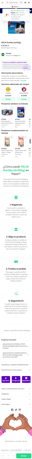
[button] (16, 6)
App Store (5, 380)
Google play (16, 380)
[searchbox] (14, 3)
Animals (8, 53)
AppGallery (26, 380)
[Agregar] (11, 108)
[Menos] (3, 456)
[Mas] (13, 456)
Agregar (8, 99)
